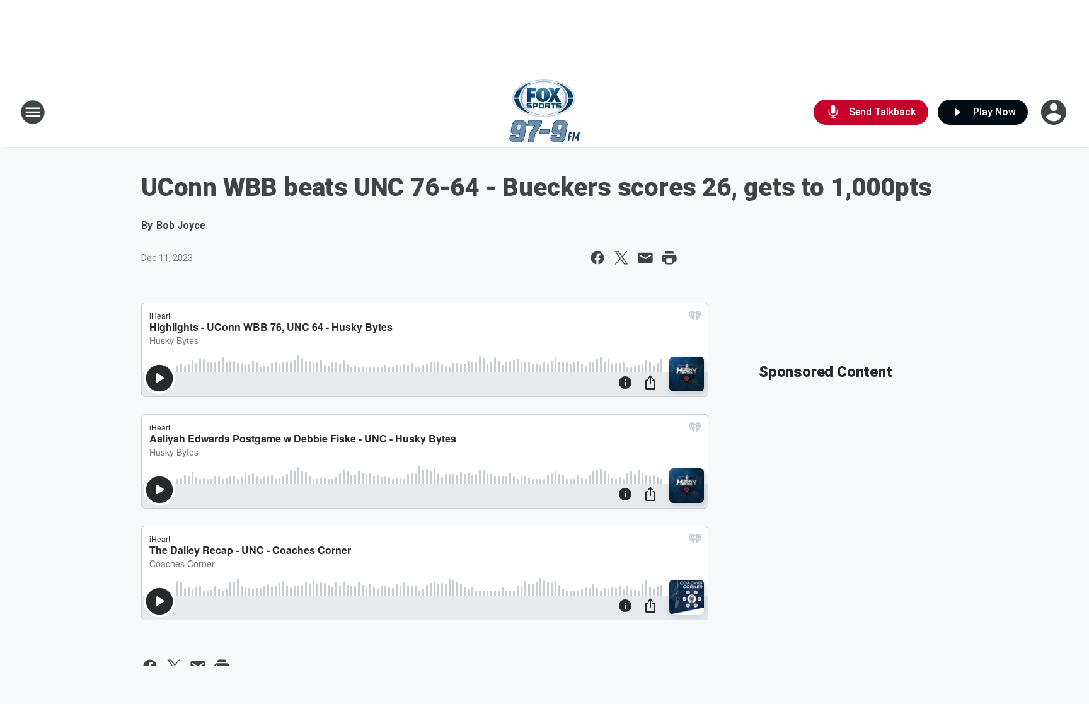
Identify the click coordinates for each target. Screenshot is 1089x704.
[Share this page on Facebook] (597, 258)
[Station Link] (544, 112)
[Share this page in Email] (645, 258)
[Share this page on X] (621, 258)
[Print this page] (669, 258)
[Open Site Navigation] (32, 112)
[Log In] (1055, 112)
